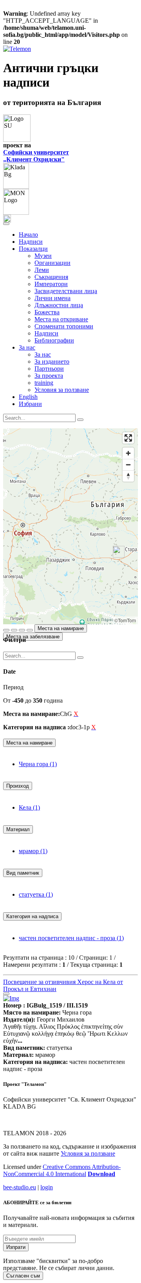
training (43, 382)
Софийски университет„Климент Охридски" (36, 156)
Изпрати (15, 1247)
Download (101, 1174)
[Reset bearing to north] (128, 476)
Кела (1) (29, 807)
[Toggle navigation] (6, 224)
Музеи (43, 255)
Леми (41, 269)
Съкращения (51, 277)
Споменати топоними (63, 326)
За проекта (48, 375)
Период (13, 687)
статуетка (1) (36, 894)
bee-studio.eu (19, 1187)
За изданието (51, 361)
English (28, 396)
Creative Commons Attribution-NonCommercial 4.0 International (62, 1170)
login (46, 1187)
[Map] (70, 526)
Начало (28, 234)
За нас (42, 354)
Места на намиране (61, 628)
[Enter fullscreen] (128, 438)
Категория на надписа (32, 916)
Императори (51, 284)
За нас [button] (27, 347)
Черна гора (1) (38, 764)
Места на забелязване (33, 637)
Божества (47, 312)
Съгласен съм (23, 1276)
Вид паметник (22, 873)
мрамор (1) (33, 851)
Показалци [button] (33, 248)
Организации (52, 262)
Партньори (49, 368)
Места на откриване (61, 319)
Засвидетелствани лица (65, 291)
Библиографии (54, 340)
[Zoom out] (128, 464)
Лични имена (52, 298)
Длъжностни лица (58, 305)
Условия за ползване (61, 389)
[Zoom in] (128, 453)
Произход (17, 786)
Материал (18, 829)
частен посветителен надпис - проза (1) (71, 938)
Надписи (31, 241)
